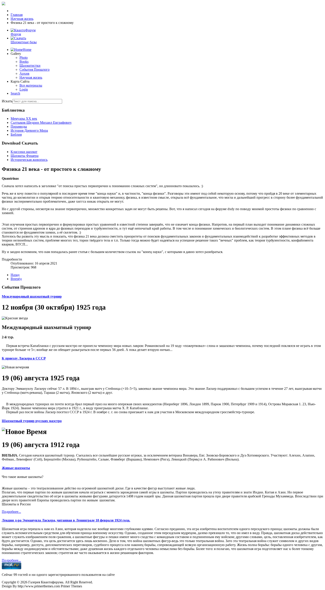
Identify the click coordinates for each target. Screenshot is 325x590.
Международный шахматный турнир (32, 296)
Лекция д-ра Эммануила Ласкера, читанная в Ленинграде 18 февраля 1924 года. (66, 520)
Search (15, 93)
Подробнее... (11, 512)
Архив (24, 73)
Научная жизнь (30, 77)
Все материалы (30, 85)
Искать (7, 101)
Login (23, 89)
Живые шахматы (16, 468)
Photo (23, 57)
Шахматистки (29, 65)
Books (24, 61)
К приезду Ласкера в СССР (24, 358)
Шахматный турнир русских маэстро (32, 421)
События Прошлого (34, 69)
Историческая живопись (29, 160)
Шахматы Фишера (24, 156)
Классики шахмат (24, 152)
